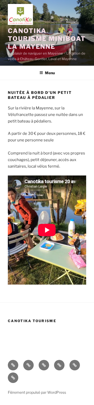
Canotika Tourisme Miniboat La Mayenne (47, 38)
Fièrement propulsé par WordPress (37, 392)
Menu (50, 73)
